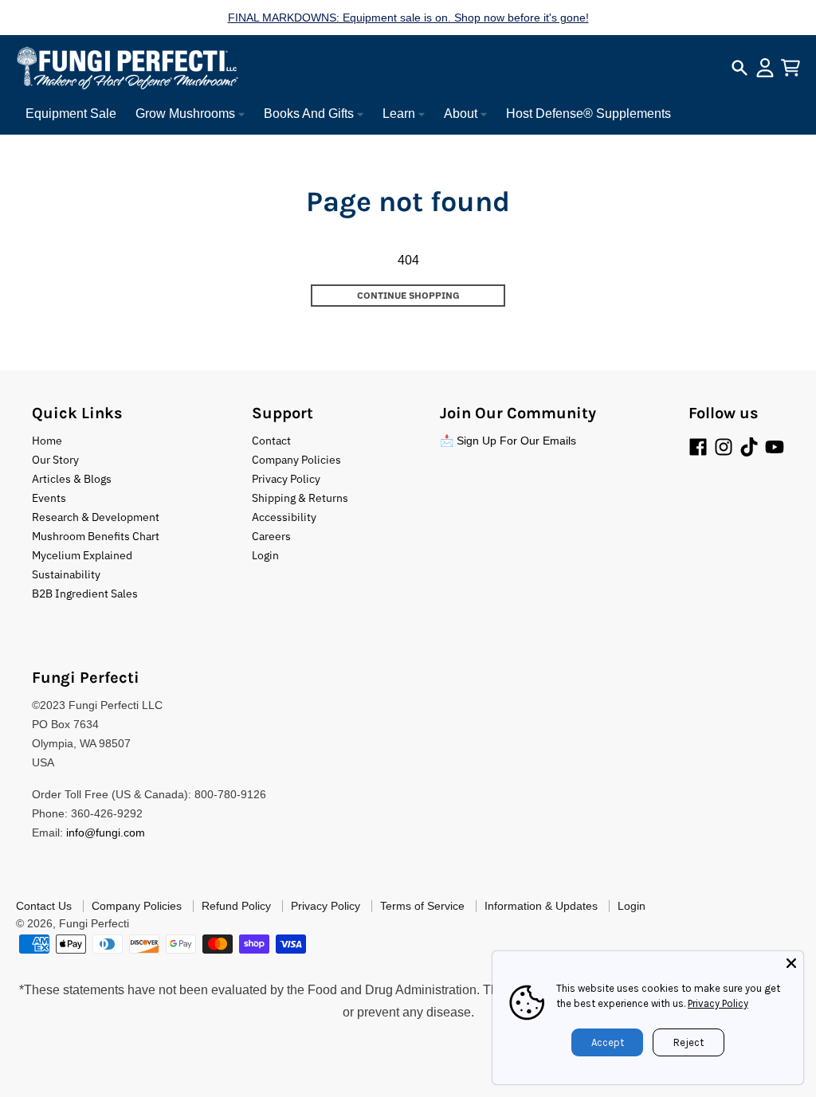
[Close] (791, 963)
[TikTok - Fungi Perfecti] (749, 446)
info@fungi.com (105, 832)
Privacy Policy (718, 1003)
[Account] (765, 67)
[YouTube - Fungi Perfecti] (774, 446)
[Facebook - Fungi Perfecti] (698, 446)
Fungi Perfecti (94, 923)
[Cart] (790, 67)
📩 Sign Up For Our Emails (508, 440)
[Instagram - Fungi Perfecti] (723, 446)
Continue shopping (408, 295)
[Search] (739, 67)
